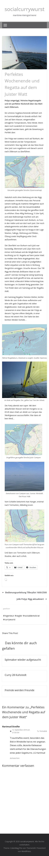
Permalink (43, 731)
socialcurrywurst (24, 9)
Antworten (14, 758)
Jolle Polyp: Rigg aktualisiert (30, 599)
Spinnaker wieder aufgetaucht (23, 659)
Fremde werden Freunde (19, 690)
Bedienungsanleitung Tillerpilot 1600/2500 (26, 592)
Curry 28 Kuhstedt (15, 675)
